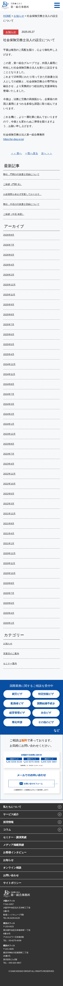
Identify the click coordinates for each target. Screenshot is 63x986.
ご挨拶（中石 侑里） (13, 214)
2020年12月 (9, 553)
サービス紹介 (11, 814)
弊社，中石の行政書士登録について (21, 204)
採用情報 (8, 822)
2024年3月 (8, 404)
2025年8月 (8, 314)
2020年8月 (8, 583)
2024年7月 (8, 394)
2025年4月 (8, 354)
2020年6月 (8, 603)
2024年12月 (9, 364)
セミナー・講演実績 (14, 837)
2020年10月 (9, 573)
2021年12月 (9, 513)
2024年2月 (8, 414)
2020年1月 (8, 623)
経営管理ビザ (17, 712)
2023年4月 (8, 463)
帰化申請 (17, 722)
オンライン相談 (12, 867)
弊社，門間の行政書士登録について (21, 174)
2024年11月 (9, 374)
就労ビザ (17, 694)
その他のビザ (46, 722)
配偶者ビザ (17, 703)
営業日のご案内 (11, 653)
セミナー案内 (10, 663)
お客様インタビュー (14, 852)
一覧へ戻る (31, 153)
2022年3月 (8, 503)
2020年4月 (8, 613)
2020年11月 (9, 563)
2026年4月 (8, 264)
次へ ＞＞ (46, 153)
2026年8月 (8, 235)
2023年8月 (8, 444)
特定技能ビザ (46, 694)
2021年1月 (8, 543)
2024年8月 (8, 384)
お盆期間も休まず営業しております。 (22, 194)
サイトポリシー (12, 882)
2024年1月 (8, 424)
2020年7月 (8, 593)
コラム (7, 829)
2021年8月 (8, 523)
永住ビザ (46, 712)
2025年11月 (9, 294)
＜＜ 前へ (16, 153)
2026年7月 (8, 245)
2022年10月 (9, 483)
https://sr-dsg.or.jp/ (13, 139)
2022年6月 (8, 493)
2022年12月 (9, 473)
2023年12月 (9, 434)
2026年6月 (8, 254)
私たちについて (12, 806)
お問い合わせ (11, 875)
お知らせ (11, 32)
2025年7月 (8, 324)
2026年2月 (8, 274)
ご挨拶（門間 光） (12, 184)
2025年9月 (8, 304)
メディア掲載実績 (13, 844)
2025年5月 (8, 344)
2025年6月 (8, 334)
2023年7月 (8, 454)
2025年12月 (9, 284)
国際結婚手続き (46, 703)
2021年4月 (8, 533)
